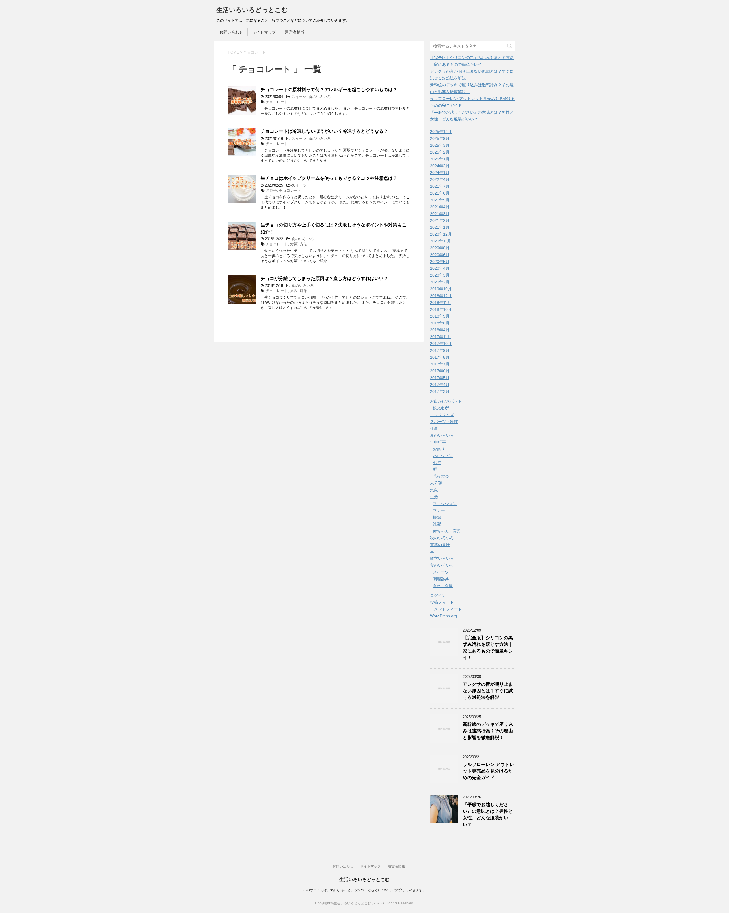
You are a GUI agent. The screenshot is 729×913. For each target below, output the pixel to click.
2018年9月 (439, 316)
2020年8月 (439, 248)
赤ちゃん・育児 (447, 531)
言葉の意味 (440, 544)
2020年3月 (439, 275)
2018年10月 (441, 309)
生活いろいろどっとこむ (252, 9)
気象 (434, 490)
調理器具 (441, 579)
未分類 (436, 483)
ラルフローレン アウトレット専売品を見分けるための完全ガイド (488, 771)
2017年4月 (439, 384)
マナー (439, 510)
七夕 (437, 462)
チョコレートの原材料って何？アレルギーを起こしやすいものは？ (329, 89)
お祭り (439, 449)
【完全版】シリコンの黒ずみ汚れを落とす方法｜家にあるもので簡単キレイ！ (488, 647)
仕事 (434, 428)
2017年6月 (439, 371)
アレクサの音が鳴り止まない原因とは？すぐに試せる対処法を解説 (488, 691)
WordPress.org (443, 616)
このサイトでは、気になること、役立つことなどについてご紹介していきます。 (364, 890)
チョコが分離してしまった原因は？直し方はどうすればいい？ (324, 278)
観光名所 (441, 408)
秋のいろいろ (442, 538)
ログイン (438, 595)
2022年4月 (439, 179)
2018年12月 (441, 295)
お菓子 (271, 190)
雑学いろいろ (442, 558)
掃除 (437, 517)
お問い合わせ (231, 32)
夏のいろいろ (442, 435)
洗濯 (437, 524)
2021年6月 (439, 193)
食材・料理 (443, 585)
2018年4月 (439, 330)
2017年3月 (439, 391)
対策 (294, 244)
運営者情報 (295, 32)
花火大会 (441, 476)
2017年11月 (440, 336)
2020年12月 (441, 234)
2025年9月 (439, 138)
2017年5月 (439, 377)
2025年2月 (439, 152)
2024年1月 (439, 172)
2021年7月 (439, 186)
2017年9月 (439, 350)
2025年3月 (439, 145)
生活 (434, 497)
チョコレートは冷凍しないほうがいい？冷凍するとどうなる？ (324, 131)
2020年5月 (439, 261)
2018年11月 (440, 302)
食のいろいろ (320, 97)
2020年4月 (439, 268)
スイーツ (299, 97)
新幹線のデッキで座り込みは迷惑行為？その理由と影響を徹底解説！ (488, 731)
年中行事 (438, 442)
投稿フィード (442, 602)
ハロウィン (443, 456)
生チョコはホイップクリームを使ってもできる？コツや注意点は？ (329, 178)
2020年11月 (440, 241)
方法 (303, 244)
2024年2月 (439, 166)
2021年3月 (439, 213)
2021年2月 (439, 220)
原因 (294, 291)
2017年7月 (439, 364)
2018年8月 (439, 323)
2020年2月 (439, 282)
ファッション (445, 503)
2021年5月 (439, 200)
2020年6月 (439, 254)
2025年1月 (439, 159)
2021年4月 (439, 207)
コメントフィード (446, 609)
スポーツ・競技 (444, 421)
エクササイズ (442, 414)
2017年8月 (439, 357)
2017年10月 (441, 343)
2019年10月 (441, 289)
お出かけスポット (446, 401)
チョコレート (277, 102)
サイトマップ (264, 32)
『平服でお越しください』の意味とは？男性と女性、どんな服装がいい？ (488, 814)
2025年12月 (441, 131)
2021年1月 (439, 227)
